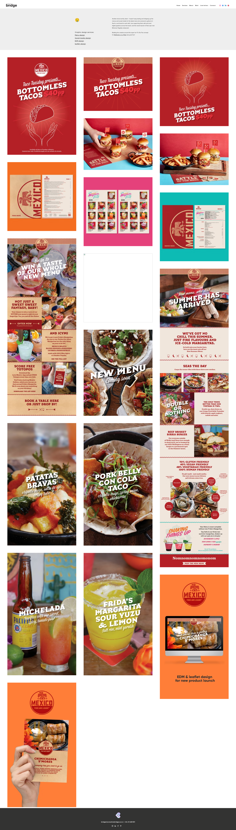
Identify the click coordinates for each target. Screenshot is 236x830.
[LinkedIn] (226, 5)
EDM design (79, 41)
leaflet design (80, 44)
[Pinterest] (228, 5)
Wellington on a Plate (120, 35)
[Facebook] (223, 5)
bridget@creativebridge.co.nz (112, 822)
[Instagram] (220, 5)
